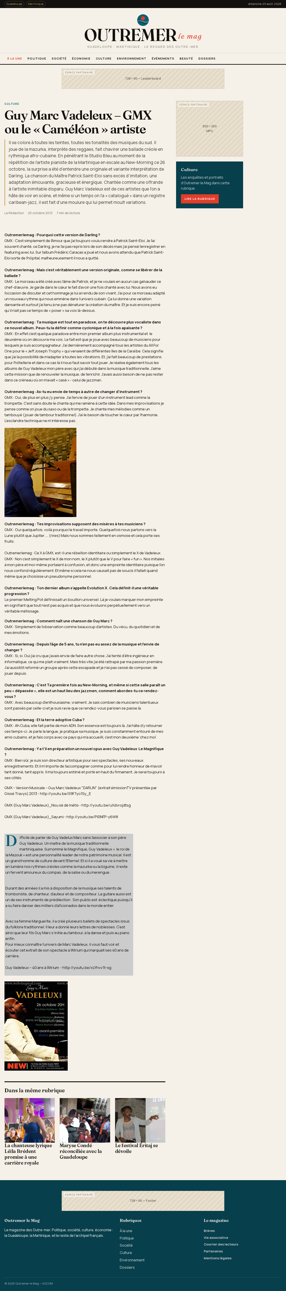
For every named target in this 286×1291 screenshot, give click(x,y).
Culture (103, 58)
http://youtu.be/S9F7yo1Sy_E (65, 793)
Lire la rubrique (200, 199)
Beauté (186, 58)
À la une (14, 58)
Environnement (131, 58)
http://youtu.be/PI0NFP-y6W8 (92, 816)
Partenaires (213, 1251)
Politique (36, 58)
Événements (163, 58)
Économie (81, 58)
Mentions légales (217, 1258)
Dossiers (206, 58)
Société (59, 58)
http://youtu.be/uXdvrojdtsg (106, 805)
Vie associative (216, 1237)
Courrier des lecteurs (221, 1244)
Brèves (209, 1230)
